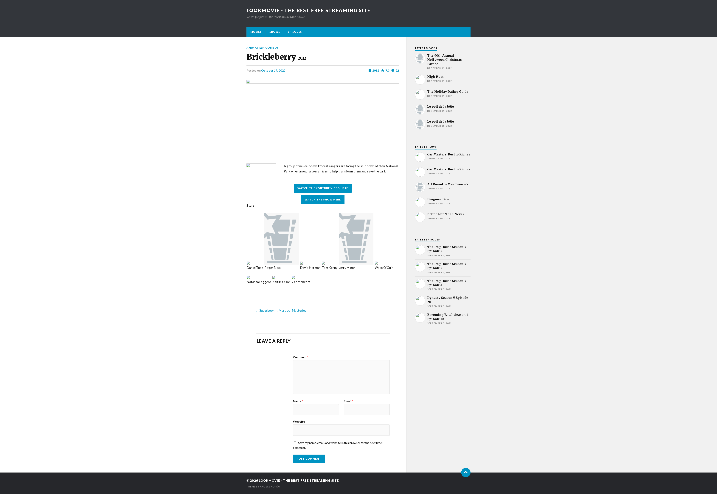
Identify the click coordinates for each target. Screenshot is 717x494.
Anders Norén (270, 486)
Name (298, 401)
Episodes (295, 31)
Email (348, 401)
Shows (274, 31)
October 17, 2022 (273, 70)
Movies (256, 31)
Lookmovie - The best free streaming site (308, 10)
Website (299, 421)
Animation (255, 47)
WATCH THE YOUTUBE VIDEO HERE (322, 188)
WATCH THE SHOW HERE (323, 199)
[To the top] (466, 472)
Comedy (272, 47)
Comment (300, 357)
